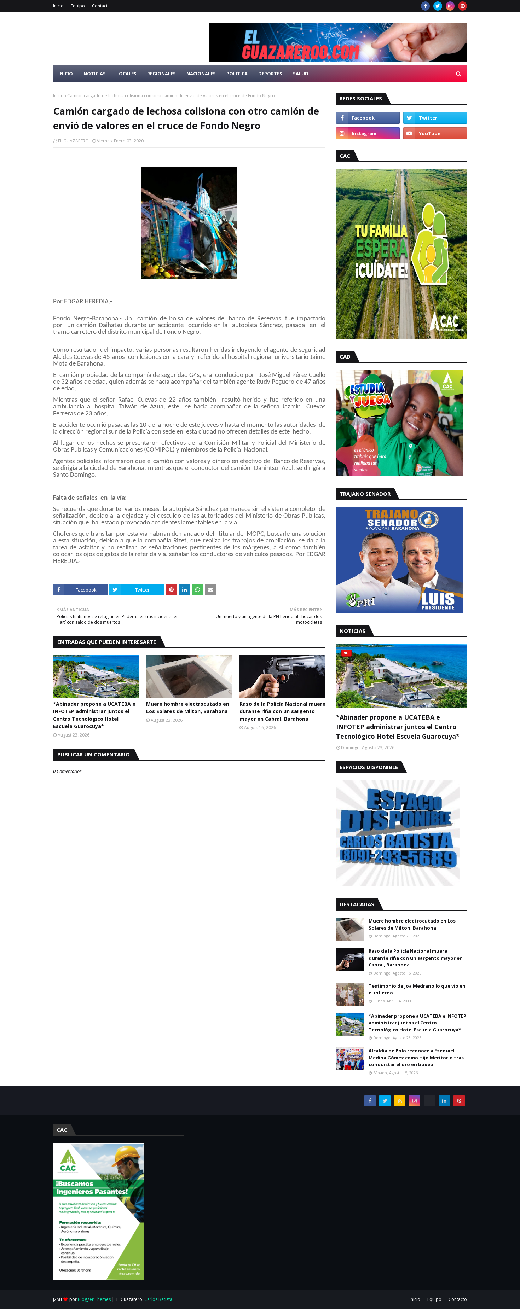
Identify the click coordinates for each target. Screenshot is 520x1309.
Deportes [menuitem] (270, 73)
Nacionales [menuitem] (201, 73)
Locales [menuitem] (126, 73)
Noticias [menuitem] (94, 73)
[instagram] (450, 6)
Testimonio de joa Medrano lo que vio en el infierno (417, 989)
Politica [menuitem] (237, 73)
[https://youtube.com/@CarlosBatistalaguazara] (429, 1100)
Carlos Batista (158, 1299)
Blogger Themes (94, 1299)
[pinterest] (462, 6)
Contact (100, 6)
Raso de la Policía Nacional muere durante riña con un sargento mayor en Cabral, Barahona (282, 711)
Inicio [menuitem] (65, 73)
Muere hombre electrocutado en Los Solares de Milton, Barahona (187, 707)
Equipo (78, 6)
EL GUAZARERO (73, 141)
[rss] (399, 1100)
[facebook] (425, 6)
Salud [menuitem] (300, 73)
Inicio (58, 6)
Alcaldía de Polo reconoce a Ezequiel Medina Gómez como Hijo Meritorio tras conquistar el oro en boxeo (416, 1057)
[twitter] (437, 6)
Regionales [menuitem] (161, 73)
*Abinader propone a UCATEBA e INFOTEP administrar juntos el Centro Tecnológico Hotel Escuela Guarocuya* (94, 714)
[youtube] (435, 133)
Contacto (458, 1299)
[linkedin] (444, 1100)
